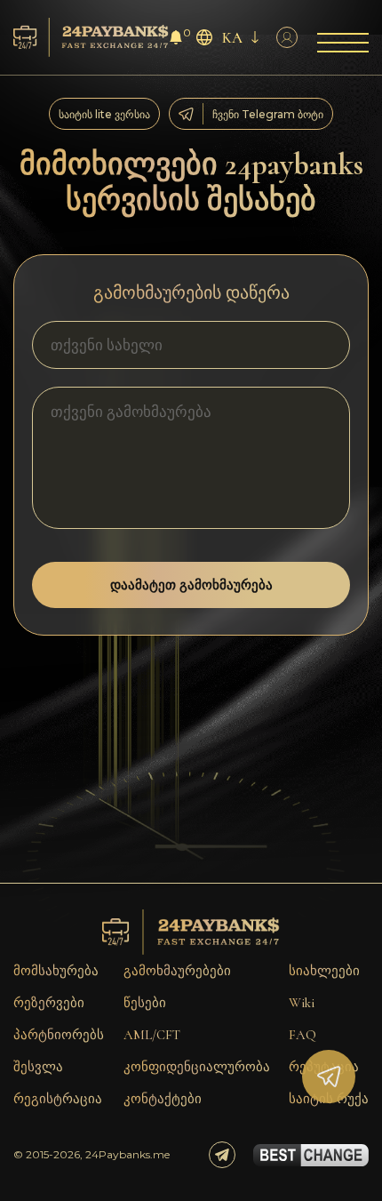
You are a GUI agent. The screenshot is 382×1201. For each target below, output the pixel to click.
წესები (144, 1003)
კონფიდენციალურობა (196, 1067)
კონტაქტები (162, 1099)
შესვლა (38, 1067)
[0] (176, 39)
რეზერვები (48, 1003)
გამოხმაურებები (177, 971)
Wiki (301, 1003)
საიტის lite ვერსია (104, 114)
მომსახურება (56, 971)
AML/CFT (151, 1035)
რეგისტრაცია (57, 1099)
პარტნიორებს (58, 1035)
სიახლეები (324, 971)
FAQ (302, 1035)
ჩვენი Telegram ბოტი (267, 114)
